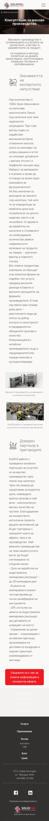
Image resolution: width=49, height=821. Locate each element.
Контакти (24, 743)
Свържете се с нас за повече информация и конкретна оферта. (24, 677)
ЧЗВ (24, 747)
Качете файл (24, 710)
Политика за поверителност (23, 801)
